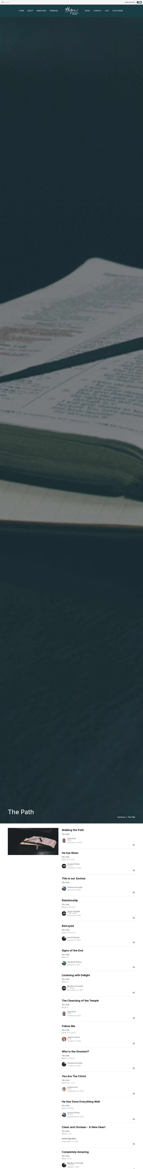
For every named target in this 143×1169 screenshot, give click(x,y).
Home (21, 11)
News (87, 11)
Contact (97, 11)
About (30, 11)
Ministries (41, 11)
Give (107, 11)
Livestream (117, 11)
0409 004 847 (130, 2)
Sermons (54, 11)
